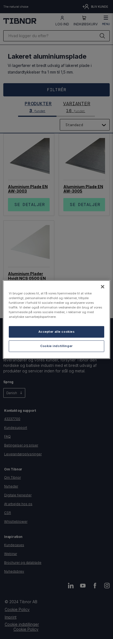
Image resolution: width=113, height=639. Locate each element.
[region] (56, 319)
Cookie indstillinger (56, 346)
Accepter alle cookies (56, 332)
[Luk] (103, 287)
